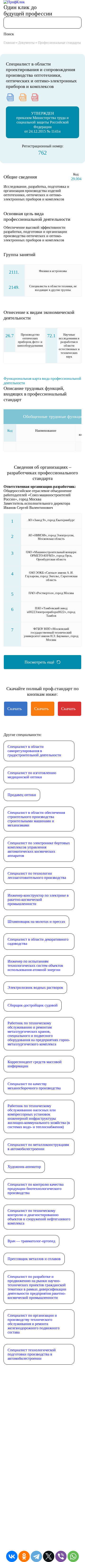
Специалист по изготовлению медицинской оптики (32, 775)
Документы (26, 42)
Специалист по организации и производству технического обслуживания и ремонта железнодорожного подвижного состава (34, 1323)
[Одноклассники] (24, 1556)
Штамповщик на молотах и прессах (36, 922)
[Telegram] (36, 1556)
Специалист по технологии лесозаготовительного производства (37, 875)
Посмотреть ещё (39, 662)
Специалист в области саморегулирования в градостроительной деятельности (34, 751)
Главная (9, 42)
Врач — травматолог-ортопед (31, 1241)
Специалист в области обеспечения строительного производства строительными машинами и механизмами (36, 819)
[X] (48, 1556)
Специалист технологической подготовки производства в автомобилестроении (32, 1354)
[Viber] (61, 1556)
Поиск (9, 34)
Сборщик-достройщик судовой (33, 1005)
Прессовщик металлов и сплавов (34, 1259)
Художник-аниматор (24, 1167)
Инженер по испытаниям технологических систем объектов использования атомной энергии (35, 965)
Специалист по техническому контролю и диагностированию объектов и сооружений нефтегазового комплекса (39, 1217)
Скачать (14, 708)
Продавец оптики (22, 795)
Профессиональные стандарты (59, 42)
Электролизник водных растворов (35, 987)
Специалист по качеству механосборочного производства (34, 1086)
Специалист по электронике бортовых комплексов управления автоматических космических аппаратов (39, 849)
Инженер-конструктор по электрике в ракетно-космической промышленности (38, 899)
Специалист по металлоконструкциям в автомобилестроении (38, 1147)
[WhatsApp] (73, 1556)
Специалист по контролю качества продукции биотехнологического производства (36, 1188)
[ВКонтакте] (11, 1556)
